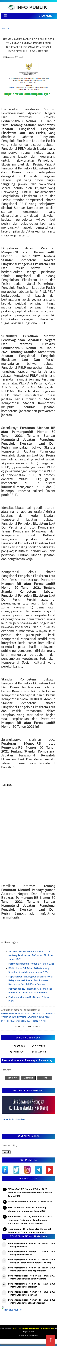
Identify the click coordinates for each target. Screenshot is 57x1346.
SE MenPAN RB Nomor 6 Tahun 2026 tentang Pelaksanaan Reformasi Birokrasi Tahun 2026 (31, 955)
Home (44, 1078)
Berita (5, 29)
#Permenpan (33, 1027)
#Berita (19, 1027)
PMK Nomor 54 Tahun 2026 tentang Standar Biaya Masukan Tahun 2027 (27, 1209)
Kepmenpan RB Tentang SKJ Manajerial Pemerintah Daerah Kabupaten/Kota (29, 1231)
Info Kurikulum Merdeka (13, 1119)
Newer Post (12, 1078)
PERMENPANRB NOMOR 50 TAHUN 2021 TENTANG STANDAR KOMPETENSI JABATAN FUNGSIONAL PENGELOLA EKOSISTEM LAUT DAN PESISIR (28, 1017)
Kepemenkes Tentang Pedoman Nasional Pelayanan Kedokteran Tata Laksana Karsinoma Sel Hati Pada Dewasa (30, 980)
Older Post (28, 1078)
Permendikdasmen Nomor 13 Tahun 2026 (31, 963)
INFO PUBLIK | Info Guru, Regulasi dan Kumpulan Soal (33, 1328)
